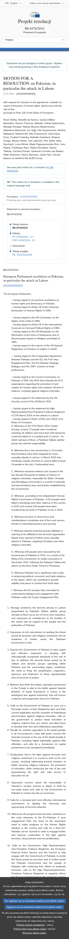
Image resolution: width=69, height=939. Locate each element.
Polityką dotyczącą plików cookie (30, 929)
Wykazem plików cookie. (34, 933)
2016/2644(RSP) (29, 196)
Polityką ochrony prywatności (30, 925)
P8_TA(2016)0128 (22, 254)
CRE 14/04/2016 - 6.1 (24, 240)
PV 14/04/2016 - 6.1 (23, 236)
